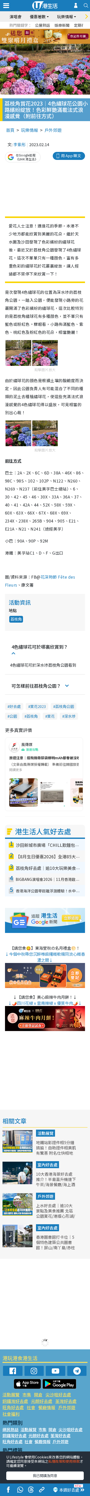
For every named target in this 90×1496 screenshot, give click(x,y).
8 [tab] (38, 36)
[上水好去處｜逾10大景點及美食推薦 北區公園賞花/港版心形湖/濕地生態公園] (18, 1214)
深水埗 (70, 716)
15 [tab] (43, 42)
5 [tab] (53, 30)
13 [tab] (33, 42)
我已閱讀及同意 (45, 1475)
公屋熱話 (42, 25)
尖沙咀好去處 (58, 1394)
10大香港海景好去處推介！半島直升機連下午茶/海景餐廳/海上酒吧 (56, 1181)
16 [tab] (48, 42)
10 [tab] (48, 36)
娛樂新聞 (62, 25)
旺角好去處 (13, 1407)
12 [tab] (58, 36)
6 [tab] (58, 30)
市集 (26, 1394)
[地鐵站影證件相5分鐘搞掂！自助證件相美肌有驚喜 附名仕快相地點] (18, 1151)
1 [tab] (33, 30)
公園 (13, 716)
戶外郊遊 (53, 130)
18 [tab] (58, 42)
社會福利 (11, 1414)
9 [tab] (43, 36)
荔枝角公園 (64, 706)
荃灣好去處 (65, 1401)
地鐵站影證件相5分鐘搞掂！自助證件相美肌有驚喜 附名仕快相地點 (56, 1150)
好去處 (15, 706)
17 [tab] (53, 42)
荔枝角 (16, 619)
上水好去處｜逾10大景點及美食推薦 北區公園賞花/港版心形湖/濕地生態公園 (55, 1213)
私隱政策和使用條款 (64, 1461)
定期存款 (81, 25)
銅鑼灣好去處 (15, 1401)
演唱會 (16, 17)
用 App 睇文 (71, 155)
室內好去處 (48, 1165)
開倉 (38, 1394)
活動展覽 (46, 1133)
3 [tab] (43, 30)
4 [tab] (48, 30)
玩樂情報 (29, 130)
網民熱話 (10, 1429)
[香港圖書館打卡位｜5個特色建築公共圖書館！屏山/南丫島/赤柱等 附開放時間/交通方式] (18, 1245)
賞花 (51, 716)
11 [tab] (53, 36)
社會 (31, 1407)
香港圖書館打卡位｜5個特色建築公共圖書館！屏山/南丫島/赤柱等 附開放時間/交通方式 (55, 1247)
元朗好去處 (41, 1401)
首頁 (10, 130)
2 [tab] (38, 30)
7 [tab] (33, 36)
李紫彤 (20, 144)
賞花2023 (38, 706)
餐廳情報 (46, 1407)
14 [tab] (38, 42)
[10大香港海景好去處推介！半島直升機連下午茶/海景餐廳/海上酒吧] (18, 1182)
